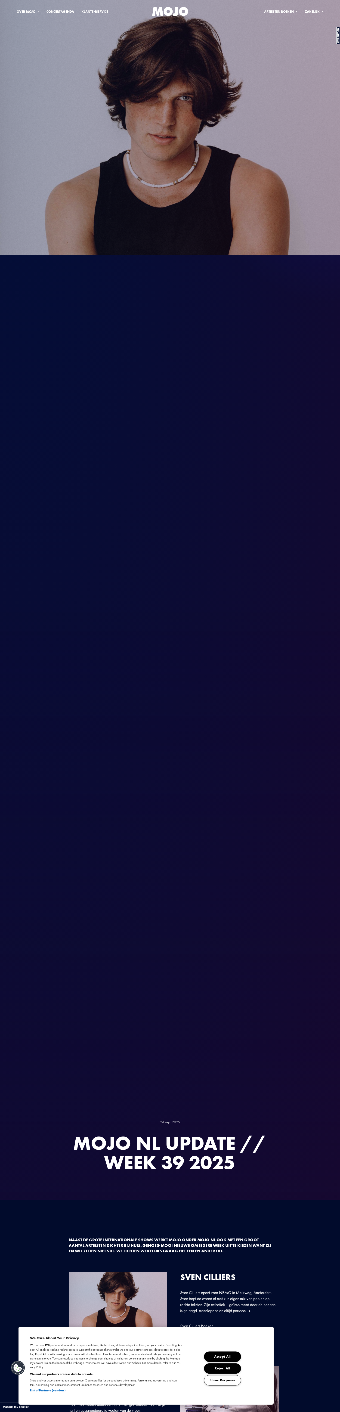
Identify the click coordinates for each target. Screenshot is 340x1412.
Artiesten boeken (279, 11)
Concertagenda (60, 11)
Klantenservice (94, 11)
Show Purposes (222, 1380)
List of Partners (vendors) (48, 1390)
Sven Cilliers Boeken (196, 1325)
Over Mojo (26, 11)
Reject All (222, 1368)
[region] (146, 1366)
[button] (17, 1367)
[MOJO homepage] (170, 11)
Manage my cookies (16, 1407)
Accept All (222, 1357)
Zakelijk (312, 11)
